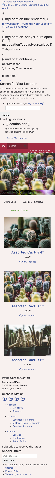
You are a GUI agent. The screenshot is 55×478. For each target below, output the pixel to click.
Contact (11, 431)
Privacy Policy (12, 471)
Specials (11, 404)
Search (5, 115)
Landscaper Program (23, 419)
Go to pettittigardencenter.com (18, 1)
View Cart (49, 152)
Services (11, 416)
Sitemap (9, 467)
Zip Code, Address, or (23, 103)
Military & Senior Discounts (26, 423)
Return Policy (19, 441)
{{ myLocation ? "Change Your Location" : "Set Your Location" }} (27, 25)
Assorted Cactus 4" (27, 252)
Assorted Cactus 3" (27, 306)
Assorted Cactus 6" (27, 360)
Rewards (17, 411)
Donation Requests (22, 426)
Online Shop (10, 201)
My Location (34, 103)
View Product (28, 261)
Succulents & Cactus (33, 201)
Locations (18, 434)
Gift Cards (18, 408)
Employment (19, 438)
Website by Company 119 (18, 474)
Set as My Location (17, 138)
